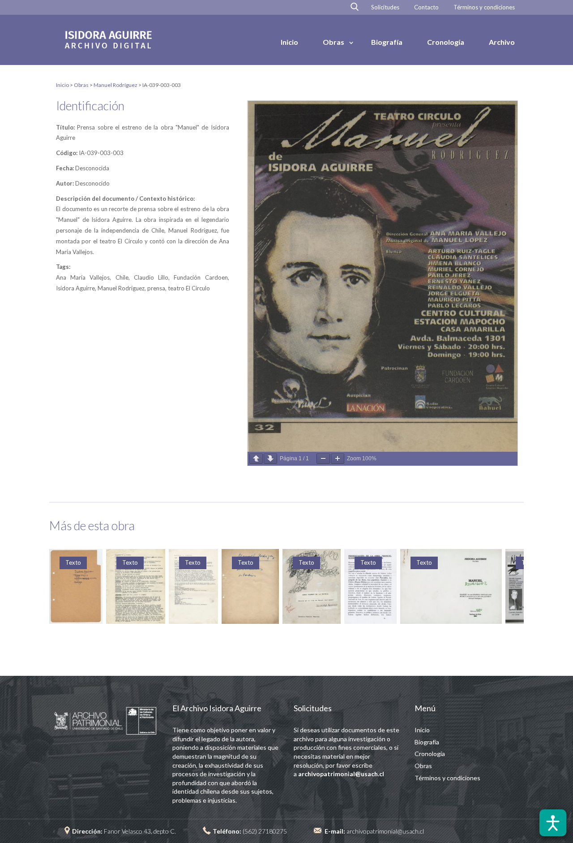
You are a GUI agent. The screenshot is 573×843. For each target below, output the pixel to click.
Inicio (289, 42)
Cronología (445, 42)
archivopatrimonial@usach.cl (385, 831)
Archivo (502, 42)
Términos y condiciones (484, 7)
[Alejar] (323, 459)
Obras (333, 42)
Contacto (426, 7)
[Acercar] (337, 459)
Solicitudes (385, 7)
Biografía (386, 42)
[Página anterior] (256, 459)
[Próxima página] (270, 459)
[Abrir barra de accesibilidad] (552, 822)
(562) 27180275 (265, 831)
